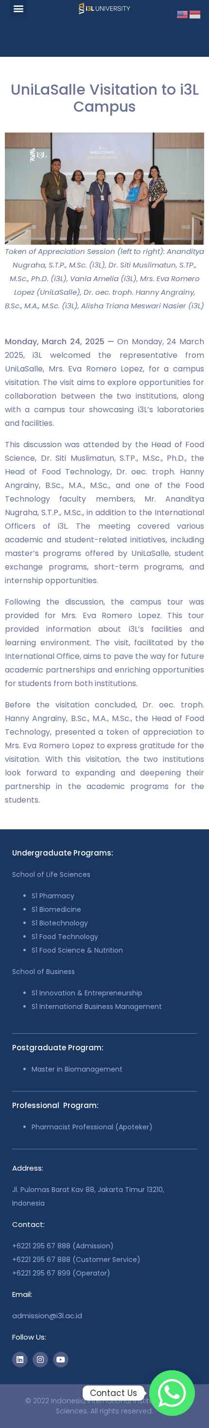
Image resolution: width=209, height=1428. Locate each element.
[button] (19, 8)
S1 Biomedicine (56, 909)
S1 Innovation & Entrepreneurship (87, 993)
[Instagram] (40, 1359)
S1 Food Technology (65, 936)
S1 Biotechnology (60, 923)
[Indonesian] (195, 14)
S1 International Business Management (97, 1006)
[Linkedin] (20, 1359)
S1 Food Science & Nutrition (77, 950)
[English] (182, 14)
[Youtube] (61, 1359)
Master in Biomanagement (77, 1069)
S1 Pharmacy (53, 896)
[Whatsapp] (172, 1393)
